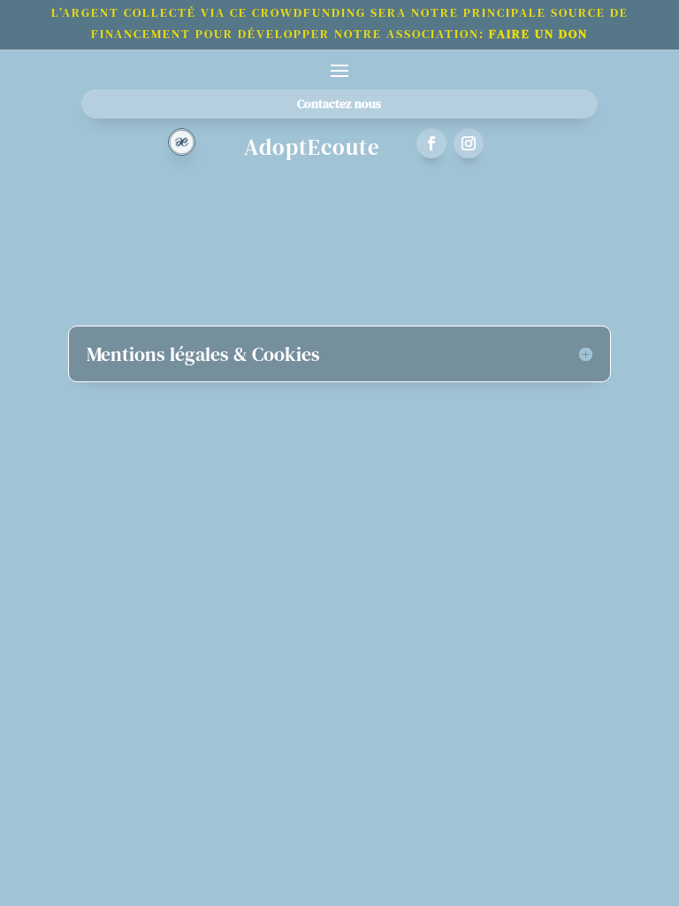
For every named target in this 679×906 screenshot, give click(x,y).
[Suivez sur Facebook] (431, 143)
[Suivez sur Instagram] (469, 143)
